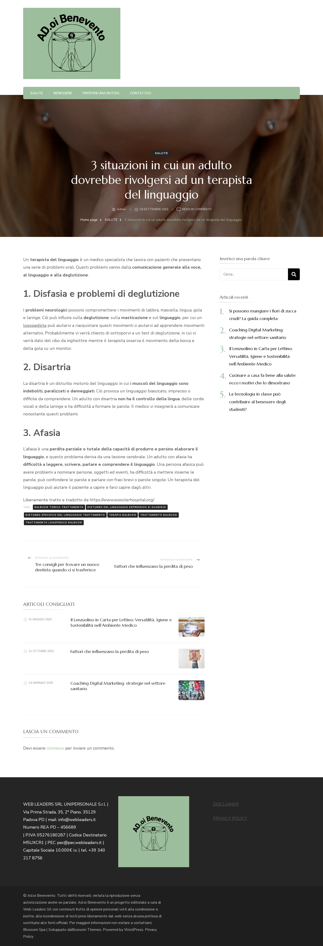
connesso (55, 748)
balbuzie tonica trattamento (59, 507)
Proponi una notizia (101, 93)
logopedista (34, 325)
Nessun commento (197, 209)
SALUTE (36, 93)
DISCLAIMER (226, 804)
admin (121, 209)
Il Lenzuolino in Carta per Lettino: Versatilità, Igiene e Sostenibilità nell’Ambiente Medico (121, 622)
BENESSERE (63, 93)
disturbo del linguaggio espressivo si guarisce (126, 507)
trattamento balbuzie (158, 515)
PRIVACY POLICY (230, 818)
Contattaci (140, 93)
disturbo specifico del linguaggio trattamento (65, 515)
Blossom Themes (86, 929)
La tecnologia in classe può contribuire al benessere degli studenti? (257, 401)
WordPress (133, 929)
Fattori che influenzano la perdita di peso (109, 651)
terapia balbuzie (122, 515)
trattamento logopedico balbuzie (54, 522)
